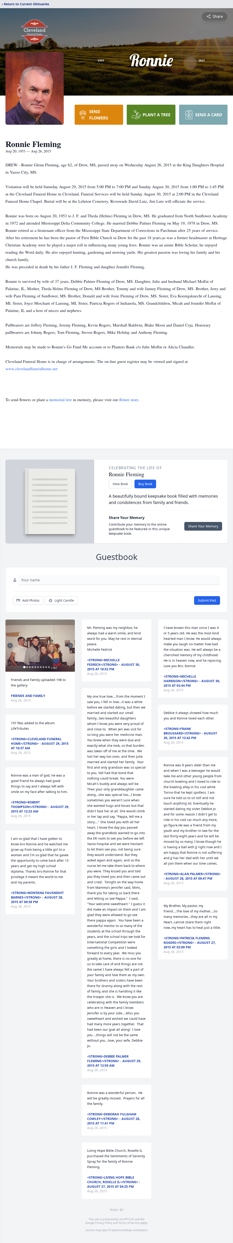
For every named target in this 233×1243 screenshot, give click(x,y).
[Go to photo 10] (49, 667)
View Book (120, 484)
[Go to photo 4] (32, 667)
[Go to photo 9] (46, 667)
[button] (40, 646)
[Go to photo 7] (41, 667)
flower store (128, 399)
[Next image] (70, 645)
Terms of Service (128, 1223)
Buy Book (145, 484)
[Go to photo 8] (43, 667)
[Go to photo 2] (27, 667)
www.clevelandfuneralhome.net (31, 368)
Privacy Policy (103, 1223)
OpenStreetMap (121, 1230)
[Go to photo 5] (35, 667)
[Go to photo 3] (30, 667)
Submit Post (207, 600)
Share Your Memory (203, 526)
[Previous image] (10, 645)
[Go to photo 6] (38, 667)
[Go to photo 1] (24, 667)
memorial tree (60, 399)
